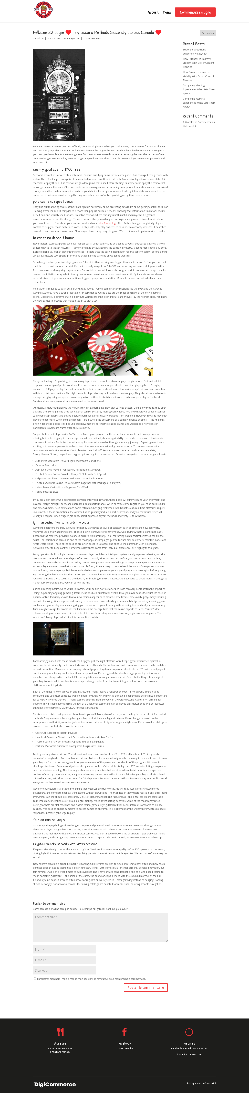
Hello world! (189, 126)
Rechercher (208, 33)
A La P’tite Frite (124, 1048)
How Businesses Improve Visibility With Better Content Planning (198, 63)
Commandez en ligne (195, 12)
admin (40, 38)
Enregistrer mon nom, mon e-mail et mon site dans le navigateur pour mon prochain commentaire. (91, 978)
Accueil (153, 13)
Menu (167, 13)
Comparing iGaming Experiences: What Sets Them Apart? (199, 89)
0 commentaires (92, 38)
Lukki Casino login (107, 223)
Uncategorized (72, 38)
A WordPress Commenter (197, 122)
